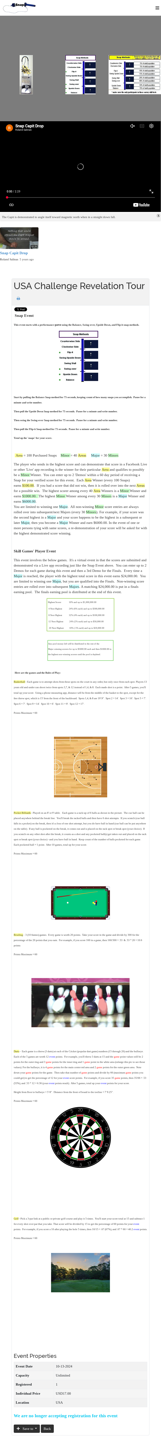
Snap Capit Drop (14, 253)
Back (47, 1429)
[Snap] (19, 7)
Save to (28, 1429)
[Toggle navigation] (157, 8)
